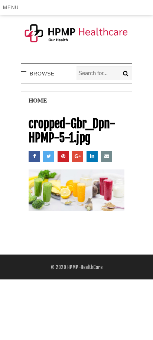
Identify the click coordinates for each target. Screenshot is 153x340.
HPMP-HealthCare (84, 267)
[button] (12, 7)
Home (38, 100)
